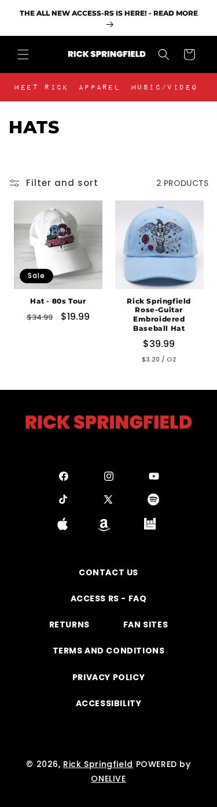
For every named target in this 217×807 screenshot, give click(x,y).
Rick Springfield (98, 764)
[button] (23, 54)
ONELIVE (108, 778)
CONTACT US (108, 572)
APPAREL (99, 87)
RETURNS (69, 624)
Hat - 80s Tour (58, 301)
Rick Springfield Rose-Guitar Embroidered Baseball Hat (159, 315)
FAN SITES (145, 624)
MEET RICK (41, 87)
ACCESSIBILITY (109, 703)
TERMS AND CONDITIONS (109, 650)
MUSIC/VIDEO (164, 87)
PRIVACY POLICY (108, 677)
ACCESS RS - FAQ (109, 598)
